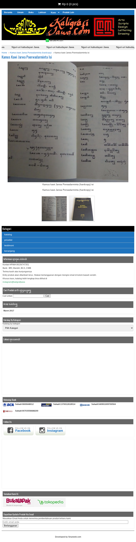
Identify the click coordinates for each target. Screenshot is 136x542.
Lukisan (42, 12)
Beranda (8, 12)
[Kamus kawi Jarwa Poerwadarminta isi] (68, 181)
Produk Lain (68, 12)
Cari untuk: (7, 296)
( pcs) (70, 4)
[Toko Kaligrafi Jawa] (68, 39)
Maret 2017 (8, 311)
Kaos (53, 12)
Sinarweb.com (74, 537)
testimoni (9, 245)
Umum (20, 12)
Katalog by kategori (11, 323)
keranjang (9, 251)
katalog (8, 234)
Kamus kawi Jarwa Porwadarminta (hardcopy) (31, 53)
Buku (31, 12)
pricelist (8, 240)
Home (4, 53)
